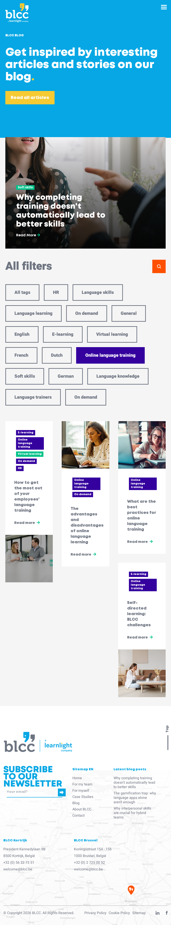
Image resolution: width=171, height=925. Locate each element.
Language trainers (33, 397)
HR (56, 292)
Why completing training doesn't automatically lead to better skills (134, 782)
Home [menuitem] (77, 778)
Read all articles (30, 98)
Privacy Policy (95, 913)
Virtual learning (112, 334)
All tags (22, 292)
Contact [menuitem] (78, 815)
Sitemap (139, 913)
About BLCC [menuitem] (81, 809)
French (21, 355)
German (66, 376)
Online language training (110, 355)
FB (167, 913)
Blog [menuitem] (75, 803)
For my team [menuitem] (82, 784)
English (21, 334)
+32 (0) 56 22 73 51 (18, 862)
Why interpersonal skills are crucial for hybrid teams (132, 813)
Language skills (98, 292)
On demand (86, 313)
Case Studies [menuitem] (82, 797)
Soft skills (24, 376)
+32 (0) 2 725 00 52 (89, 862)
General (129, 313)
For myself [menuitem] (80, 790)
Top (167, 729)
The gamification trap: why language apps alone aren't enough (135, 797)
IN (157, 913)
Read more (24, 523)
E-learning (62, 334)
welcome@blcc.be (17, 869)
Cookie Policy (119, 913)
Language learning (33, 313)
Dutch (57, 355)
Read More (26, 235)
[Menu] (164, 7)
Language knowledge (117, 376)
